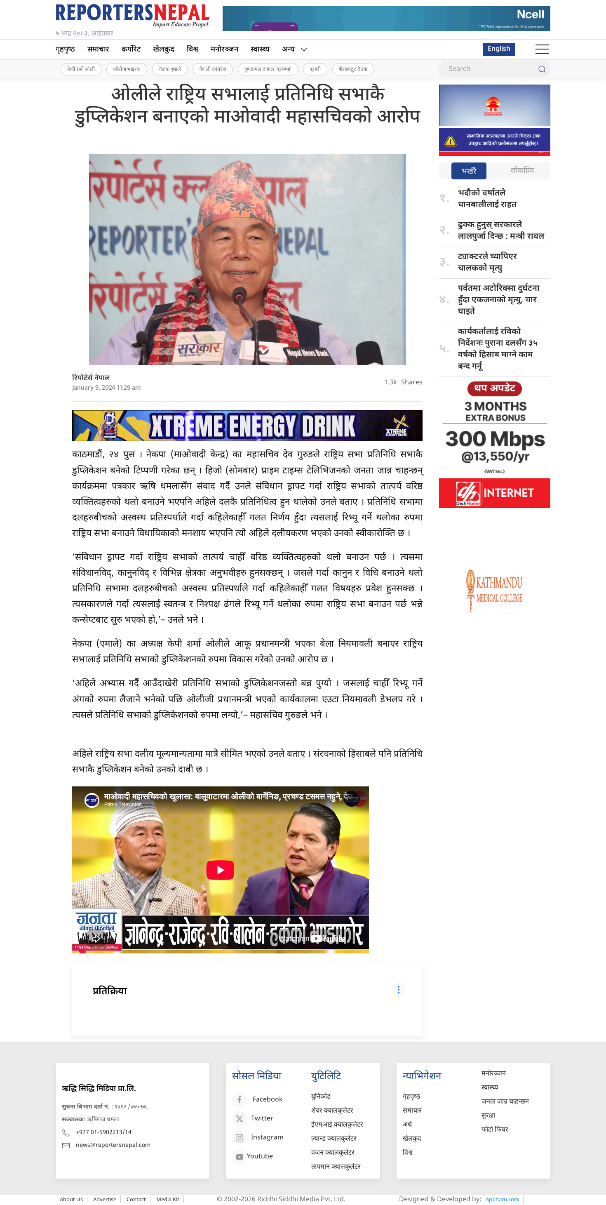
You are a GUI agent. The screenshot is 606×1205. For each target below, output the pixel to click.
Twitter (262, 1119)
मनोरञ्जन (224, 49)
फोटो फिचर (495, 1130)
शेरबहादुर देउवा (353, 69)
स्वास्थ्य (260, 49)
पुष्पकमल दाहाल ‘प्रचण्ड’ (267, 69)
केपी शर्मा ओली (81, 69)
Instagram (267, 1138)
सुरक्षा (488, 1116)
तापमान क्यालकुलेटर (336, 1167)
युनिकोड (321, 1097)
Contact (136, 1199)
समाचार (98, 49)
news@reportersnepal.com (113, 1145)
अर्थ (407, 1125)
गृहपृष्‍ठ (65, 49)
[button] (542, 49)
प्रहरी (315, 69)
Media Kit (167, 1199)
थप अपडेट (494, 388)
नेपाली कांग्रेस (212, 69)
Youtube (260, 1157)
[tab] (469, 171)
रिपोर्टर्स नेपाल (91, 378)
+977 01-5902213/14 (104, 1133)
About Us (71, 1199)
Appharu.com (502, 1199)
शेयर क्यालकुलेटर (332, 1111)
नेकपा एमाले (170, 69)
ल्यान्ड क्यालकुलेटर (334, 1139)
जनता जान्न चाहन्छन (505, 1102)
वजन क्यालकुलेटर (333, 1153)
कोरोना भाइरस (127, 69)
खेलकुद (163, 49)
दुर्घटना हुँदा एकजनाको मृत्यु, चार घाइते (499, 300)
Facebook (268, 1100)
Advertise (104, 1199)
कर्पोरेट (131, 49)
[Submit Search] (542, 69)
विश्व (192, 49)
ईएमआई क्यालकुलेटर (337, 1125)
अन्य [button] (288, 49)
